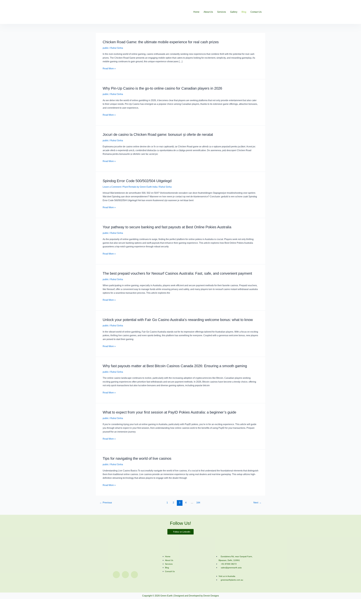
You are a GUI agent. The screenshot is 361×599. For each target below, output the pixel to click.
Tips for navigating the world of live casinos (137, 458)
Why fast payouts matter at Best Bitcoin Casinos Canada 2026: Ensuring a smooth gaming (175, 366)
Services (221, 12)
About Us (208, 12)
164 (198, 502)
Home (196, 12)
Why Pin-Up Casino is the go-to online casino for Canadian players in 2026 (162, 88)
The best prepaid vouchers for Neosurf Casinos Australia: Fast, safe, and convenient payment (177, 273)
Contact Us (256, 12)
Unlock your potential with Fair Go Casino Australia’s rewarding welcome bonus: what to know (178, 320)
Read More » (109, 68)
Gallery (233, 12)
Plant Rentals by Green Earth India (140, 187)
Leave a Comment (112, 187)
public (106, 48)
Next (257, 502)
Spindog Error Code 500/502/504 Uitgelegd (137, 181)
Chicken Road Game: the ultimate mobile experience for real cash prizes (161, 42)
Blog (244, 12)
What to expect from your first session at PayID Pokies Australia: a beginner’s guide (169, 412)
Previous (106, 502)
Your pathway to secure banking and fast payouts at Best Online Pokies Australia (167, 227)
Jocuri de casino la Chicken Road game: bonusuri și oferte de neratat (158, 134)
